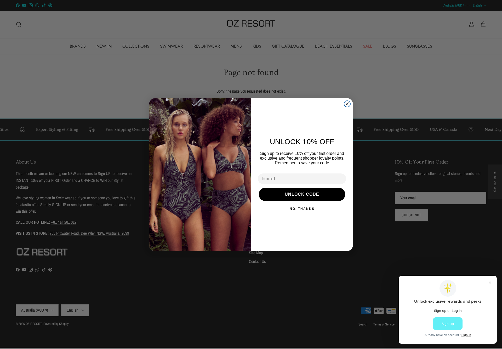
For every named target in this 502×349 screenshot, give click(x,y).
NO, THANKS (302, 209)
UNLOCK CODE (302, 194)
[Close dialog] (347, 104)
